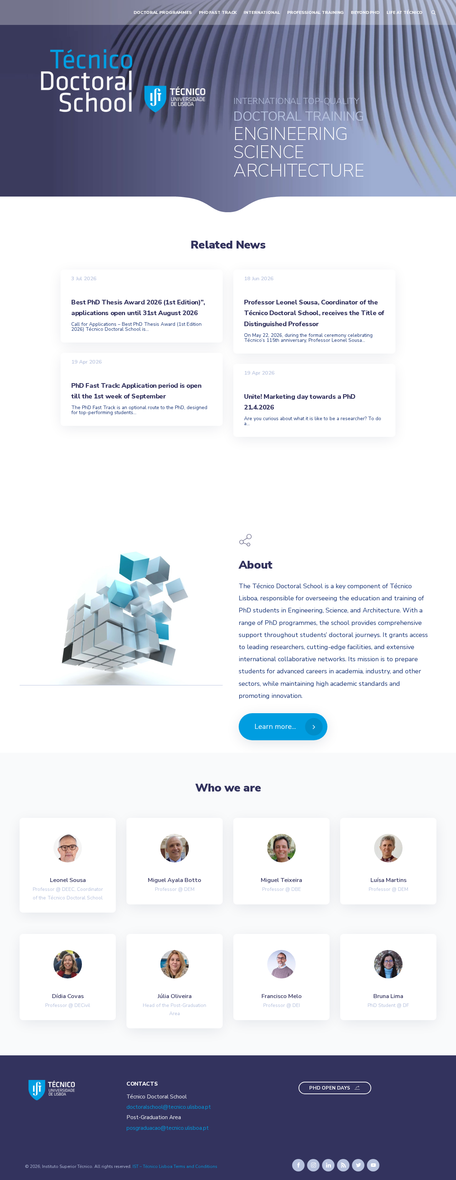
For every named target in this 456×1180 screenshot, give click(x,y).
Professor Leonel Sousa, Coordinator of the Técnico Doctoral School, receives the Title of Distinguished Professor (314, 313)
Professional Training (315, 12)
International (262, 12)
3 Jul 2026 (84, 278)
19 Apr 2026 (86, 362)
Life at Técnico (405, 12)
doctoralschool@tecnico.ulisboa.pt (168, 1107)
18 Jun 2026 (259, 278)
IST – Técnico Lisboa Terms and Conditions (175, 1166)
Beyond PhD (365, 12)
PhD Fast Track (218, 12)
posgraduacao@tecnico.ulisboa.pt (167, 1128)
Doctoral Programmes (163, 12)
